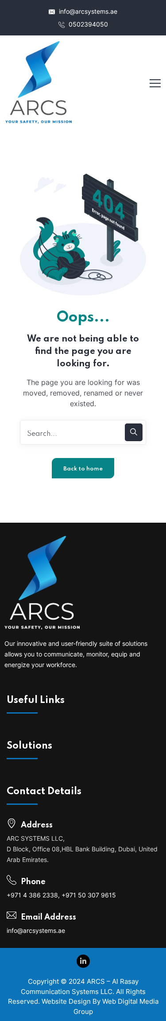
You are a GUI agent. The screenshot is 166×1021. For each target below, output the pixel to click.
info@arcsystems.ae (87, 11)
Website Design (66, 1001)
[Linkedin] (83, 961)
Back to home (83, 469)
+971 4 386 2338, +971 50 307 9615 (61, 895)
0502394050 (87, 24)
